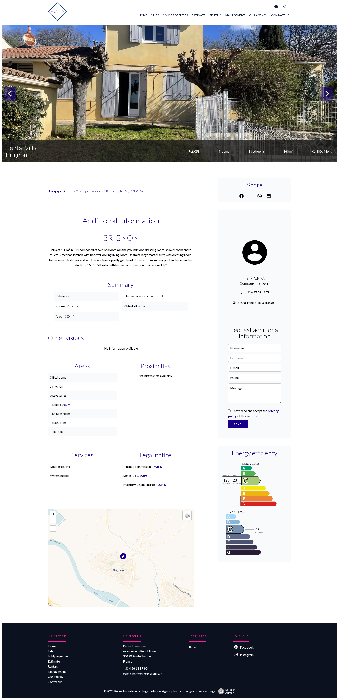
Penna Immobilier (135, 646)
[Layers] (187, 515)
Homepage (54, 191)
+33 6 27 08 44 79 (257, 292)
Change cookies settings (198, 691)
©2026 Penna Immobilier (121, 691)
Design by (230, 691)
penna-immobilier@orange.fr (257, 302)
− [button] (53, 519)
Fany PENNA (254, 278)
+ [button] (53, 513)
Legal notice (150, 691)
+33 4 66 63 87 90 (135, 668)
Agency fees (170, 691)
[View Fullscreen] (53, 528)
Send (238, 424)
